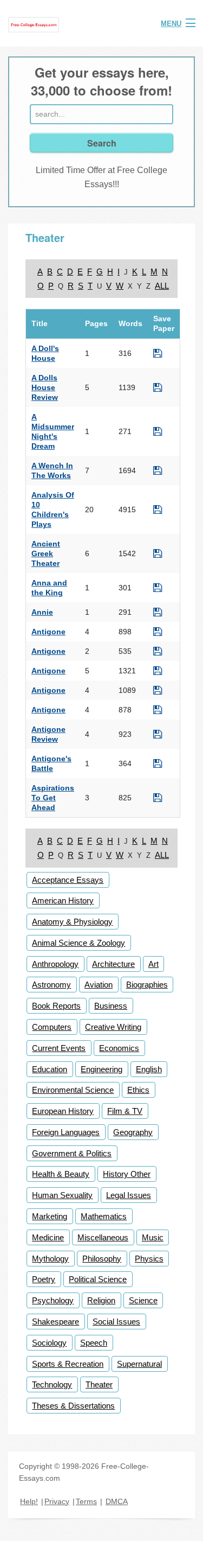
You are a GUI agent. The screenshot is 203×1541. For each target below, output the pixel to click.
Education (49, 1069)
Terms (86, 1501)
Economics (119, 1048)
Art (153, 964)
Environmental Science (73, 1089)
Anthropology (55, 964)
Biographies (147, 984)
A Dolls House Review (44, 387)
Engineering (101, 1069)
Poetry (43, 1279)
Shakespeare (55, 1321)
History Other (126, 1174)
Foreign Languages (66, 1132)
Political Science (98, 1279)
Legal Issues (128, 1195)
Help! (29, 1501)
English (149, 1069)
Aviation (98, 984)
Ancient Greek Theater (45, 553)
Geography (133, 1132)
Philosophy (101, 1258)
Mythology (50, 1258)
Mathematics (104, 1216)
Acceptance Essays (67, 879)
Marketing (49, 1216)
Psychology (53, 1300)
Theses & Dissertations (73, 1405)
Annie (42, 612)
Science (143, 1300)
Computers (51, 1026)
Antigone (48, 631)
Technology (52, 1384)
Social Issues (116, 1321)
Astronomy (51, 984)
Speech (93, 1342)
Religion (101, 1300)
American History (63, 900)
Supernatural (139, 1363)
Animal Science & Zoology (78, 942)
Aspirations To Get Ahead (52, 798)
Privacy (56, 1501)
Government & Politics (72, 1153)
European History (63, 1111)
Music (152, 1237)
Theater (99, 1384)
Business (110, 1005)
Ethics (138, 1089)
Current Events (59, 1048)
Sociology (49, 1342)
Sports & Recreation (67, 1363)
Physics (149, 1258)
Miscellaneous (102, 1237)
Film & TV (124, 1111)
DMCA (117, 1501)
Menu (171, 24)
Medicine (48, 1237)
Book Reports (56, 1005)
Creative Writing (113, 1026)
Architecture (113, 964)
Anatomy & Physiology (72, 921)
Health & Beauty (60, 1174)
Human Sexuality (62, 1195)
